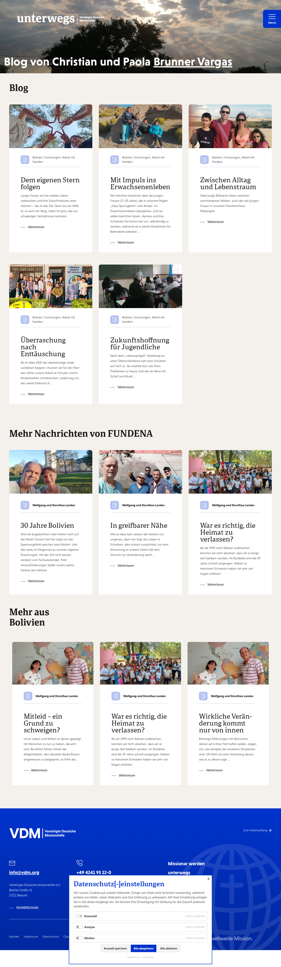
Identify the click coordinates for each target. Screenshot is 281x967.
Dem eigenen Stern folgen (50, 183)
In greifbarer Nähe (138, 525)
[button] (272, 19)
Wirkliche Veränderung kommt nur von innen (225, 723)
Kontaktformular (27, 907)
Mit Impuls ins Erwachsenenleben (140, 183)
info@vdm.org (24, 872)
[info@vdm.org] (12, 864)
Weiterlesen (36, 227)
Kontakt (14, 936)
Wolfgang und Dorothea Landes (53, 505)
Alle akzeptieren (143, 948)
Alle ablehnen (168, 948)
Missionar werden (186, 863)
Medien (89, 938)
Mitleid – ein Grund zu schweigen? (43, 723)
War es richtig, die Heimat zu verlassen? (227, 532)
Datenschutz (51, 936)
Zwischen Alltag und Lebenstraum (228, 183)
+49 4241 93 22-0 (93, 872)
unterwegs (179, 872)
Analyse (89, 927)
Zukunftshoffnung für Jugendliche (139, 343)
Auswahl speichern (115, 948)
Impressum (31, 936)
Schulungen (53, 157)
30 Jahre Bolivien (47, 525)
